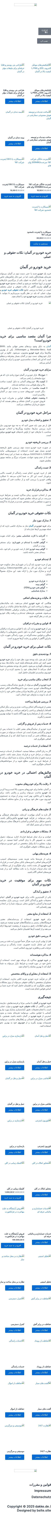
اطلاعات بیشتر (41, 101)
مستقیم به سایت (40, 244)
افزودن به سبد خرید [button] (39, 196)
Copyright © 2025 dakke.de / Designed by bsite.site (29, 1508)
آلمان (48, 346)
